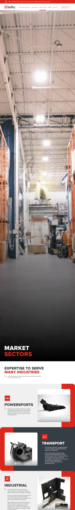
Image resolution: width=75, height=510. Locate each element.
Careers (50, 7)
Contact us (64, 7)
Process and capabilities (24, 7)
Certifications (34, 7)
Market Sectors (42, 7)
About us (55, 7)
